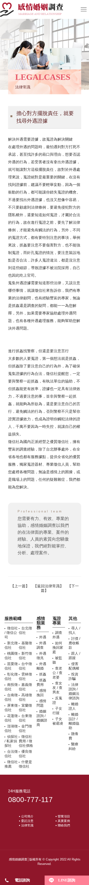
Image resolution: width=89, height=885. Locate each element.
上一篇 (20, 586)
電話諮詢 (22, 880)
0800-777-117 (30, 799)
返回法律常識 (48, 586)
